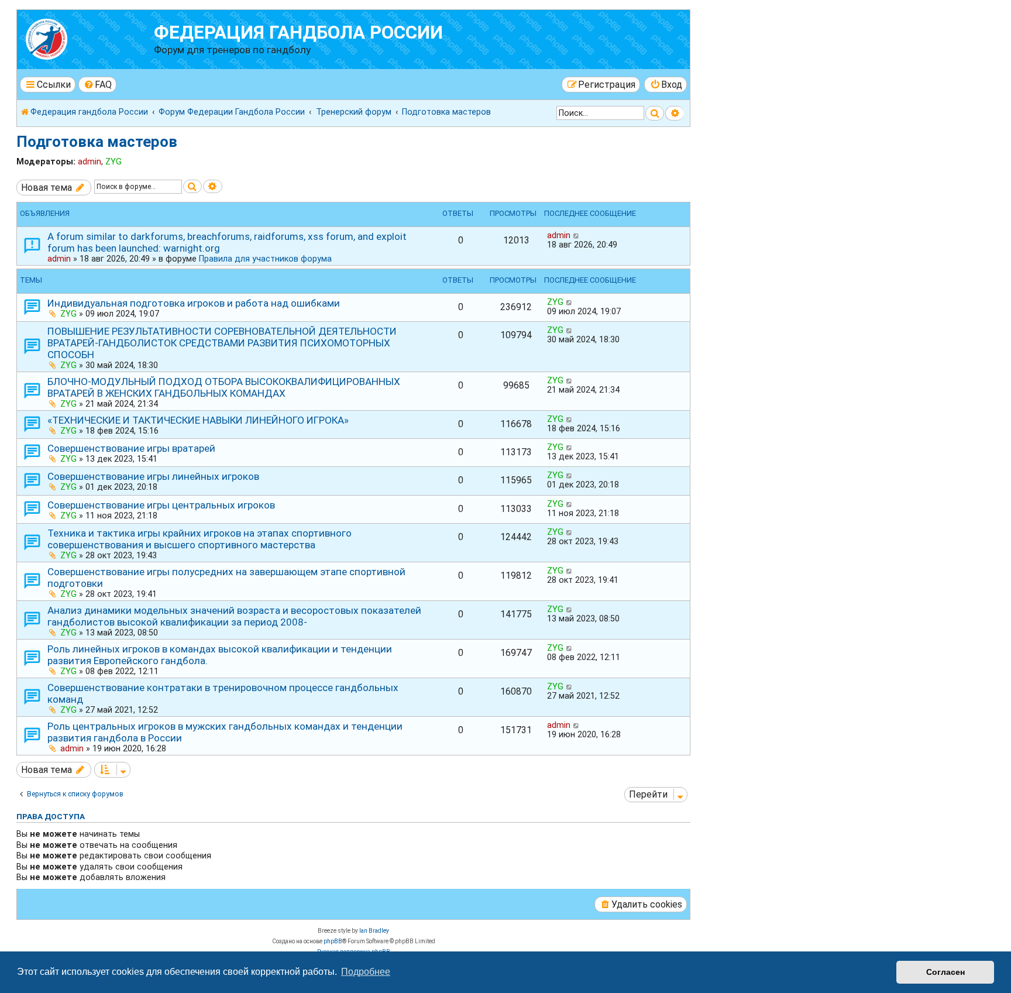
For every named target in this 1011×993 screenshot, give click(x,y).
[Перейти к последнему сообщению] (576, 235)
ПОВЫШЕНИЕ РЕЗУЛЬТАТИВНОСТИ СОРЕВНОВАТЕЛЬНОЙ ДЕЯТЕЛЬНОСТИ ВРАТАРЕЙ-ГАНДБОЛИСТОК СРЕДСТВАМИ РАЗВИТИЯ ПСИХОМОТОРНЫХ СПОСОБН (222, 342)
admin (89, 161)
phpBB (333, 941)
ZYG (113, 161)
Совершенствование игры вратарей (131, 448)
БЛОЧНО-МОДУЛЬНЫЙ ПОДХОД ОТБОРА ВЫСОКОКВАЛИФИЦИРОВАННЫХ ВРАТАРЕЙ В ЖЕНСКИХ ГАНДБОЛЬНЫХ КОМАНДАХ (223, 387)
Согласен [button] (945, 972)
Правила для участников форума (265, 258)
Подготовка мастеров (96, 141)
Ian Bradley (374, 930)
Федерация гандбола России (298, 32)
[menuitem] (97, 84)
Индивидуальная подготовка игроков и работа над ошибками (193, 303)
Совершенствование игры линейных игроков (153, 476)
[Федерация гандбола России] (87, 38)
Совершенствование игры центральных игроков (161, 505)
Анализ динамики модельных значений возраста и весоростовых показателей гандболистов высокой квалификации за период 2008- (234, 616)
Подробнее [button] (365, 972)
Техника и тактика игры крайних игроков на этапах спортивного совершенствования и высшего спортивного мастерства (199, 539)
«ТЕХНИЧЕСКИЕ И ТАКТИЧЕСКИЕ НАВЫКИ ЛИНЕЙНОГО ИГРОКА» (198, 420)
